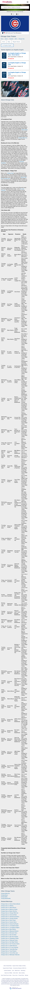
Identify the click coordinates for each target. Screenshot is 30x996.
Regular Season (16, 41)
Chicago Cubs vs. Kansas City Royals (9, 924)
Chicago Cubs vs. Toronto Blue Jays (9, 953)
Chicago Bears (4, 895)
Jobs (13, 970)
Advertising (23, 970)
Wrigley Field (10, 173)
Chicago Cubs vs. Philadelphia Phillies (10, 938)
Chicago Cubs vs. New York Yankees (9, 936)
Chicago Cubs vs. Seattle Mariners (9, 945)
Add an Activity (22, 972)
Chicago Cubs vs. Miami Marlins (8, 929)
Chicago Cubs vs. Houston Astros (9, 922)
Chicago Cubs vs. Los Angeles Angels (10, 925)
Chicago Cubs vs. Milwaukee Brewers (9, 931)
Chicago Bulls (4, 896)
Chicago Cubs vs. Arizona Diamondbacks (10, 904)
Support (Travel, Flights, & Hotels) (19, 965)
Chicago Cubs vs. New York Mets (8, 934)
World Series (25, 129)
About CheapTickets (8, 965)
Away (9, 41)
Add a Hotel (15, 972)
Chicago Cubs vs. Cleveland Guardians (10, 916)
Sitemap (26, 975)
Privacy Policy (21, 975)
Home (3, 41)
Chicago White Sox (22, 138)
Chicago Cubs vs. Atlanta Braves (8, 907)
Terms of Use (15, 975)
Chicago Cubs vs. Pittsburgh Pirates (9, 940)
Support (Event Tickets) (7, 968)
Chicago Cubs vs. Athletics (7, 905)
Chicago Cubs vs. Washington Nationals (10, 954)
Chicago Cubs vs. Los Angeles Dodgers (10, 927)
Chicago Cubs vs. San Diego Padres (9, 942)
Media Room (17, 970)
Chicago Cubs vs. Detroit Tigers (8, 920)
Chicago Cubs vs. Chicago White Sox (9, 913)
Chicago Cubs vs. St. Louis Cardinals (9, 947)
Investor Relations (7, 970)
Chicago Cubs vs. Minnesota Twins (9, 933)
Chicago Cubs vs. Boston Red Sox (9, 911)
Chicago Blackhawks (6, 898)
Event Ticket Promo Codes (6, 975)
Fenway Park (7, 178)
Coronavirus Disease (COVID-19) (19, 968)
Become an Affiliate (8, 972)
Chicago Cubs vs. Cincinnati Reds (9, 915)
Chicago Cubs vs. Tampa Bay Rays (9, 949)
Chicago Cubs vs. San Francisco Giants (10, 943)
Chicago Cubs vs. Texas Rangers (8, 951)
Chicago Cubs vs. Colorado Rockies (9, 918)
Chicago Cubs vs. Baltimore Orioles (9, 909)
